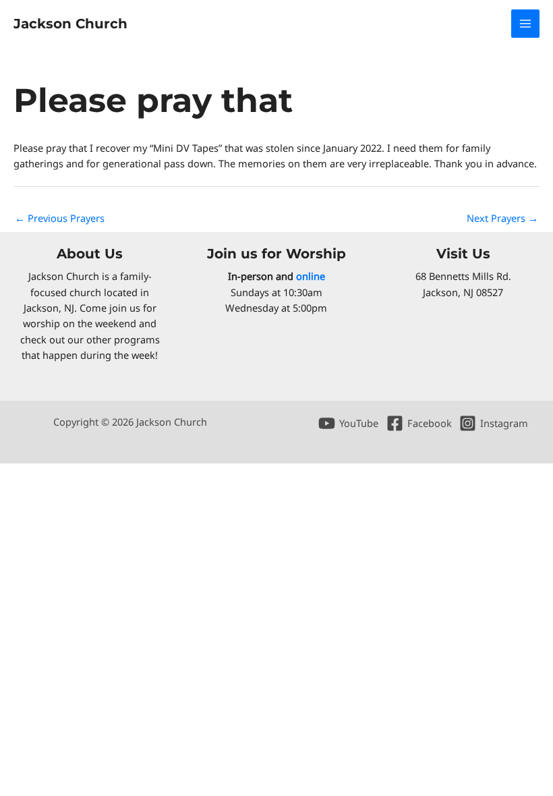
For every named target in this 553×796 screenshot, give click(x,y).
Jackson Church (70, 24)
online (310, 276)
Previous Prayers (60, 218)
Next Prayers (502, 218)
